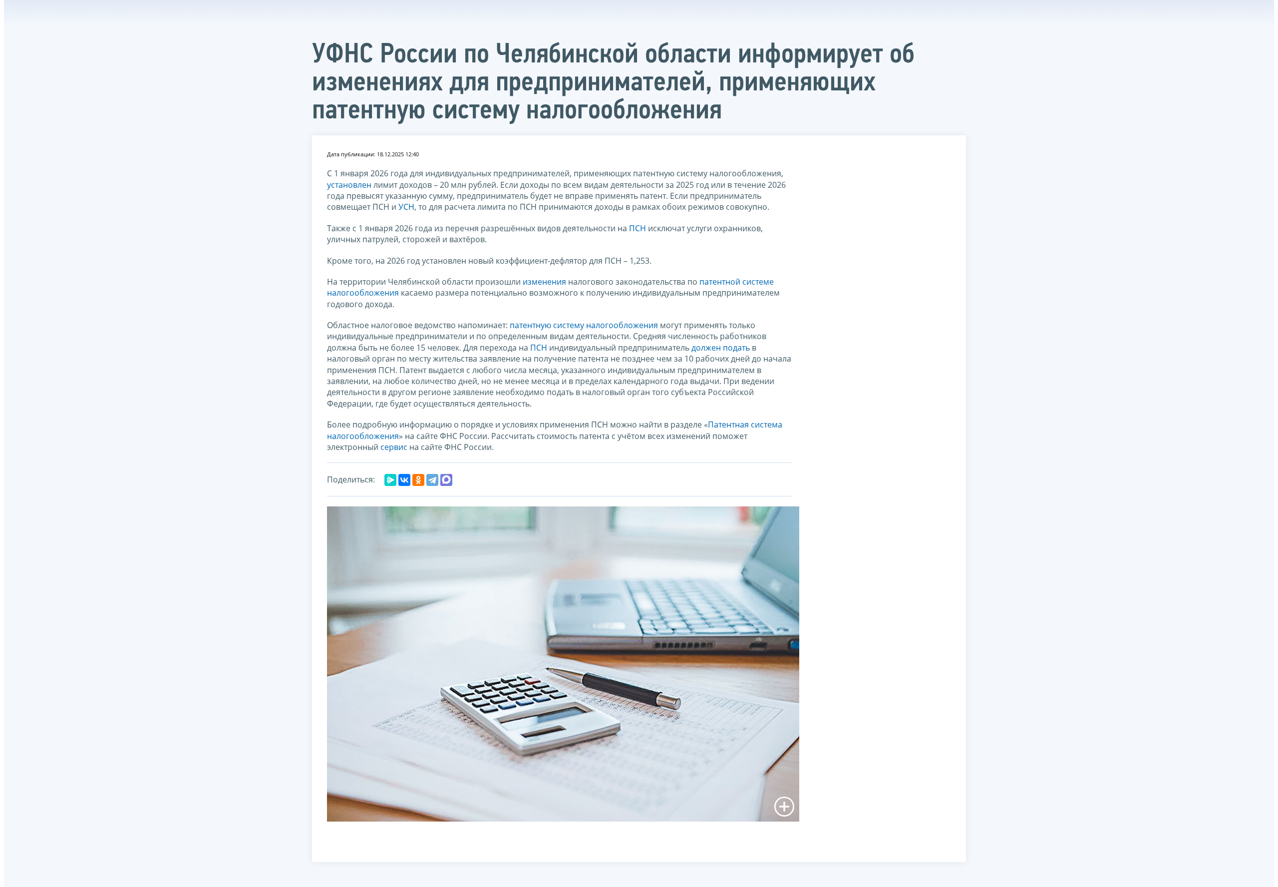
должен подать (720, 347)
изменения (544, 281)
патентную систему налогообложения (584, 325)
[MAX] (446, 480)
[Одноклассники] (418, 480)
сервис (394, 447)
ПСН (637, 228)
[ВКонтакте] (404, 480)
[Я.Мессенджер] (390, 480)
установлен (349, 184)
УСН (406, 206)
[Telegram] (432, 480)
